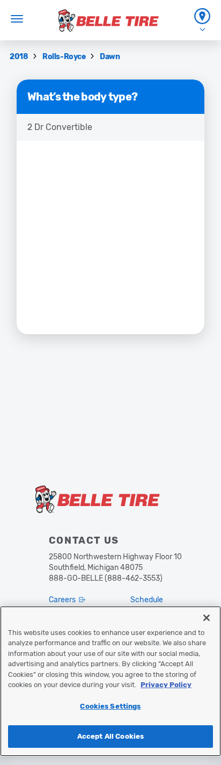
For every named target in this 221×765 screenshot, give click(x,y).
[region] (110, 681)
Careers (62, 599)
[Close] (206, 618)
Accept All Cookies (110, 736)
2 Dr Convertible (59, 127)
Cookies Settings (110, 706)
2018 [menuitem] (20, 56)
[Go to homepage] (108, 20)
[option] (110, 127)
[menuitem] (202, 20)
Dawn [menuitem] (110, 56)
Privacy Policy (166, 685)
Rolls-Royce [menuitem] (64, 56)
